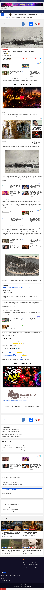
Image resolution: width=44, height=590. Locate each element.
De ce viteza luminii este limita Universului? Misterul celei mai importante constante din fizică (19, 496)
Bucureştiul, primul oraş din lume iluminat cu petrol (31, 407)
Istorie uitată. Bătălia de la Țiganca (13, 352)
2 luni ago (5, 553)
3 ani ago (4, 55)
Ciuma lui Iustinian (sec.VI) (6, 580)
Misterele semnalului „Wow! (7, 493)
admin (9, 55)
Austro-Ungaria (7, 400)
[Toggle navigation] (2, 11)
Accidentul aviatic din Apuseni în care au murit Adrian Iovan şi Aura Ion (12, 407)
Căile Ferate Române (14, 400)
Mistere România (7, 7)
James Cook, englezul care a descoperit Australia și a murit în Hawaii (17, 287)
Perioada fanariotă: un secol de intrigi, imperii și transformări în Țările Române (16, 444)
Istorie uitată (20, 400)
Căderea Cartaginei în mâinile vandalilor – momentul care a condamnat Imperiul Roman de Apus (20, 495)
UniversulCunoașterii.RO (10, 489)
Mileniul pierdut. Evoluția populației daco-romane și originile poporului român (22, 354)
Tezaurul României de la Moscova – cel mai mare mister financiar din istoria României (18, 445)
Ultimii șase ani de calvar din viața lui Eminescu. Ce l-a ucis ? (13, 450)
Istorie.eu (5, 572)
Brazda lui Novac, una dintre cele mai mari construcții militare (13, 449)
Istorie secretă (5, 49)
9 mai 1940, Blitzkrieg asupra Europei (8, 578)
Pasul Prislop (25, 400)
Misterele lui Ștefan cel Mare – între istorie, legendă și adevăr (13, 447)
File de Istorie (4, 529)
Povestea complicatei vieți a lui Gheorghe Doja (16, 355)
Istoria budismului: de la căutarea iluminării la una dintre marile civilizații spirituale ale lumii (21, 294)
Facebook (20, 359)
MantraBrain (29, 586)
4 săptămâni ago (6, 536)
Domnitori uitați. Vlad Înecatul (12, 357)
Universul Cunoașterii (30, 560)
